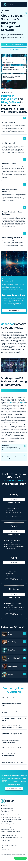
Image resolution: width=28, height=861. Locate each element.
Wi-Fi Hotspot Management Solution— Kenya (11, 837)
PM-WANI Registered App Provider (9, 845)
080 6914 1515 (6, 805)
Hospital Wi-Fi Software (6, 821)
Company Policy (5, 849)
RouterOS (22, 402)
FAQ (2, 847)
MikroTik (9, 402)
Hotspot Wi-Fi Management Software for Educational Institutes (10, 832)
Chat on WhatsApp (20, 858)
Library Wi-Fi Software (6, 840)
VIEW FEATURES (14, 49)
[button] (24, 4)
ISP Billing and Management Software (9, 827)
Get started (14, 499)
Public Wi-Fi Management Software (9, 824)
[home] (8, 4)
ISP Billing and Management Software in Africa (11, 819)
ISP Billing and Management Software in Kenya (11, 815)
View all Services (14, 310)
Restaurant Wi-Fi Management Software (10, 843)
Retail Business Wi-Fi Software (8, 829)
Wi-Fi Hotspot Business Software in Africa (10, 817)
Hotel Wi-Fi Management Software (9, 835)
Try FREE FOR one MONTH (14, 390)
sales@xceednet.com (8, 808)
